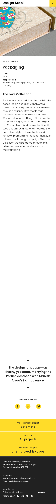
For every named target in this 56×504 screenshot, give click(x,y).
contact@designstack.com (23, 478)
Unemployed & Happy (28, 452)
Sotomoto (28, 427)
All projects (28, 439)
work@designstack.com (18, 481)
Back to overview (10, 61)
